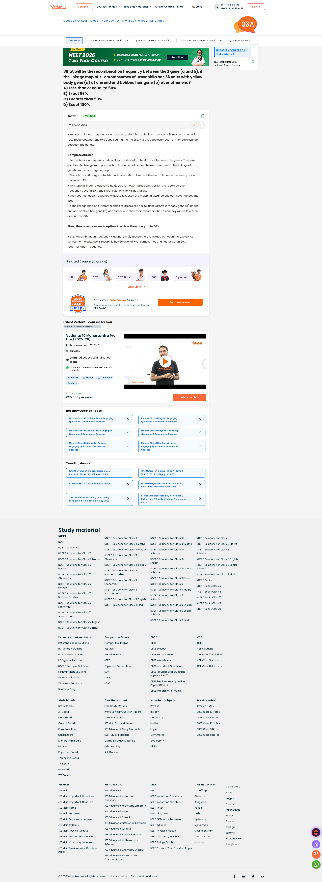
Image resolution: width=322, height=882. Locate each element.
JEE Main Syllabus (68, 825)
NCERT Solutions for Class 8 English (217, 559)
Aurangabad (233, 809)
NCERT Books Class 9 (209, 603)
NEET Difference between (165, 819)
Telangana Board (68, 758)
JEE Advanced (112, 654)
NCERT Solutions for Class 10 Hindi (170, 578)
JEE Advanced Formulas (118, 817)
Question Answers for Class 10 (198, 40)
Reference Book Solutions (73, 643)
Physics (154, 706)
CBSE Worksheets (160, 660)
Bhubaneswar (234, 838)
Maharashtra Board (69, 740)
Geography (157, 740)
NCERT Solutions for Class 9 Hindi (170, 620)
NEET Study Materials (116, 735)
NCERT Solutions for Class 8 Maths (217, 544)
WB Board (64, 775)
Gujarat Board (66, 723)
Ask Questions (112, 752)
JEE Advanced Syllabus (117, 828)
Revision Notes (205, 706)
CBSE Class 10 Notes (208, 723)
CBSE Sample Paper (162, 654)
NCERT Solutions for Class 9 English (171, 605)
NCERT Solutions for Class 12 (75, 553)
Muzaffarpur (202, 790)
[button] (77, 277)
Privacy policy (119, 876)
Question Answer (75, 21)
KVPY (107, 677)
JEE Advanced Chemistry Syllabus (124, 849)
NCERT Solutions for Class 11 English (125, 599)
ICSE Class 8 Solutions (209, 666)
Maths (154, 723)
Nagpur (230, 798)
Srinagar (231, 827)
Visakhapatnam (204, 830)
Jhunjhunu (232, 844)
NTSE (107, 683)
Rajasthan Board (68, 752)
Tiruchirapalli (202, 836)
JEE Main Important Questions (76, 796)
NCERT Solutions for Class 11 (120, 538)
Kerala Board (65, 735)
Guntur (230, 804)
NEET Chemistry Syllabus (165, 836)
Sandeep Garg (66, 689)
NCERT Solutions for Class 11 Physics (125, 549)
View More (134, 287)
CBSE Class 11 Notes (208, 717)
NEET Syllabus (158, 825)
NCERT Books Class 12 (209, 586)
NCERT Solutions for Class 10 (167, 538)
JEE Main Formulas (69, 813)
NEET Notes (157, 807)
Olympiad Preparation (117, 666)
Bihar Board (65, 717)
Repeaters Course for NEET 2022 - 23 (230, 52)
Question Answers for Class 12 (105, 40)
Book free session (180, 302)
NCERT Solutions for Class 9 (166, 584)
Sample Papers (113, 717)
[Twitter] (253, 876)
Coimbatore (233, 786)
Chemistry (156, 717)
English (154, 729)
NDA (106, 671)
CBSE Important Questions (166, 666)
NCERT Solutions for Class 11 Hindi (123, 605)
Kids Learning (112, 746)
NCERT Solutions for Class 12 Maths (79, 559)
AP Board (63, 712)
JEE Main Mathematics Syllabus (77, 836)
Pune (229, 792)
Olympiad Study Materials (119, 740)
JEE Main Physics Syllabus (73, 830)
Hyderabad (201, 819)
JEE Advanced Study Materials (122, 729)
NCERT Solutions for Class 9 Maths (170, 589)
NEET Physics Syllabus (163, 830)
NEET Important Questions (166, 796)
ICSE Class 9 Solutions (209, 660)
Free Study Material (116, 706)
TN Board (63, 763)
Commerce (157, 735)
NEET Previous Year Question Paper (171, 848)
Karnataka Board (68, 729)
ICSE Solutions (205, 648)
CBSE (153, 643)
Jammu (230, 832)
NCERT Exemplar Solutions (73, 666)
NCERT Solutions (67, 547)
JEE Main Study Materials (119, 723)
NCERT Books (204, 580)
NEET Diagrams (159, 813)
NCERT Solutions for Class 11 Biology (125, 565)
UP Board (63, 769)
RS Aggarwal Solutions (71, 660)
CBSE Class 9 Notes (208, 729)
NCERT (62, 542)
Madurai (199, 842)
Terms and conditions (144, 876)
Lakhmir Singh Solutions (72, 671)
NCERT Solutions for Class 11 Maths (124, 544)
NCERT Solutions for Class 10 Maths (171, 544)
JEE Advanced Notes (116, 811)
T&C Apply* (100, 308)
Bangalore (201, 802)
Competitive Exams (116, 643)
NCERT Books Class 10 (209, 597)
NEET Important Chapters (165, 802)
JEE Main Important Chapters (75, 802)
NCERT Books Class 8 (209, 609)
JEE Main (109, 648)
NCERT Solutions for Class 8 (213, 538)
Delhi (197, 813)
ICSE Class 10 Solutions (210, 654)
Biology (109, 21)
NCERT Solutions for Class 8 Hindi (216, 574)
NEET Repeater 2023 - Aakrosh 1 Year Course (227, 63)
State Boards (66, 706)
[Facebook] (234, 876)
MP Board (63, 746)
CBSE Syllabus (158, 648)
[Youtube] (262, 876)
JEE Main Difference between (75, 819)
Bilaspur (230, 821)
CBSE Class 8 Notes (208, 735)
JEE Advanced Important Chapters (125, 805)
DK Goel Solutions (68, 677)
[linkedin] (243, 876)
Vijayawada (201, 825)
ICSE (199, 643)
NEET (107, 660)
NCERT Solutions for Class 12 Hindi (78, 627)
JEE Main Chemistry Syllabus (75, 842)
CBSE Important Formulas (165, 690)
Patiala (199, 807)
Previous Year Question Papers (122, 712)
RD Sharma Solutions (70, 654)
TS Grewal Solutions (70, 683)
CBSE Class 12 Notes (208, 712)
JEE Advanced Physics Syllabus (122, 834)
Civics (153, 746)
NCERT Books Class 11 (209, 591)
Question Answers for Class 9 (246, 40)
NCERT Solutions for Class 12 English (79, 622)
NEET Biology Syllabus (162, 842)
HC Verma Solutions (70, 648)
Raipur (229, 815)
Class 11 (95, 21)
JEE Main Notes (67, 807)
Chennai (200, 796)
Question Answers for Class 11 (152, 40)
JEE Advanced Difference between (125, 823)
